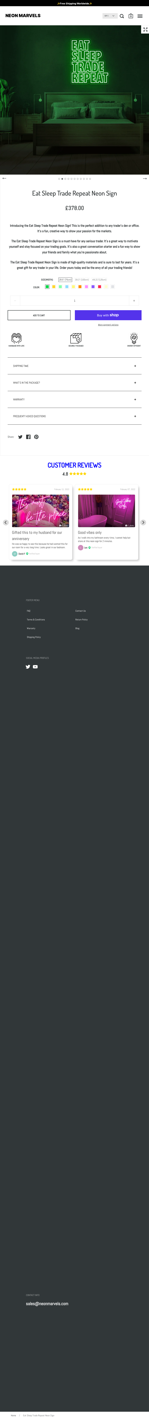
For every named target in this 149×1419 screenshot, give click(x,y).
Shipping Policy (34, 637)
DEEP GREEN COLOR (47, 286)
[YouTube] (35, 666)
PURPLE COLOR (93, 286)
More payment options (108, 324)
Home (13, 1415)
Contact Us (80, 610)
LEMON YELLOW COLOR (73, 286)
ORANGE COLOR (80, 286)
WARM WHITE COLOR (106, 286)
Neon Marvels (23, 15)
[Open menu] (140, 16)
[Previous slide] (6, 522)
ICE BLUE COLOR (67, 286)
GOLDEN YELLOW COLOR (54, 286)
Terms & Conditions (36, 619)
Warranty (31, 628)
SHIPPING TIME (21, 366)
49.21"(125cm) (99, 279)
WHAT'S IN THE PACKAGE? (26, 382)
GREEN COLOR (60, 286)
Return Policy (81, 619)
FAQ (28, 610)
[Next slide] (143, 522)
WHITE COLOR (112, 286)
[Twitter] (28, 666)
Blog (77, 628)
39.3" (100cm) (82, 279)
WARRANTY (19, 399)
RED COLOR (99, 286)
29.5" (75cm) (65, 279)
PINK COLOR (86, 286)
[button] (131, 15)
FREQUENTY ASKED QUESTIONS (29, 416)
